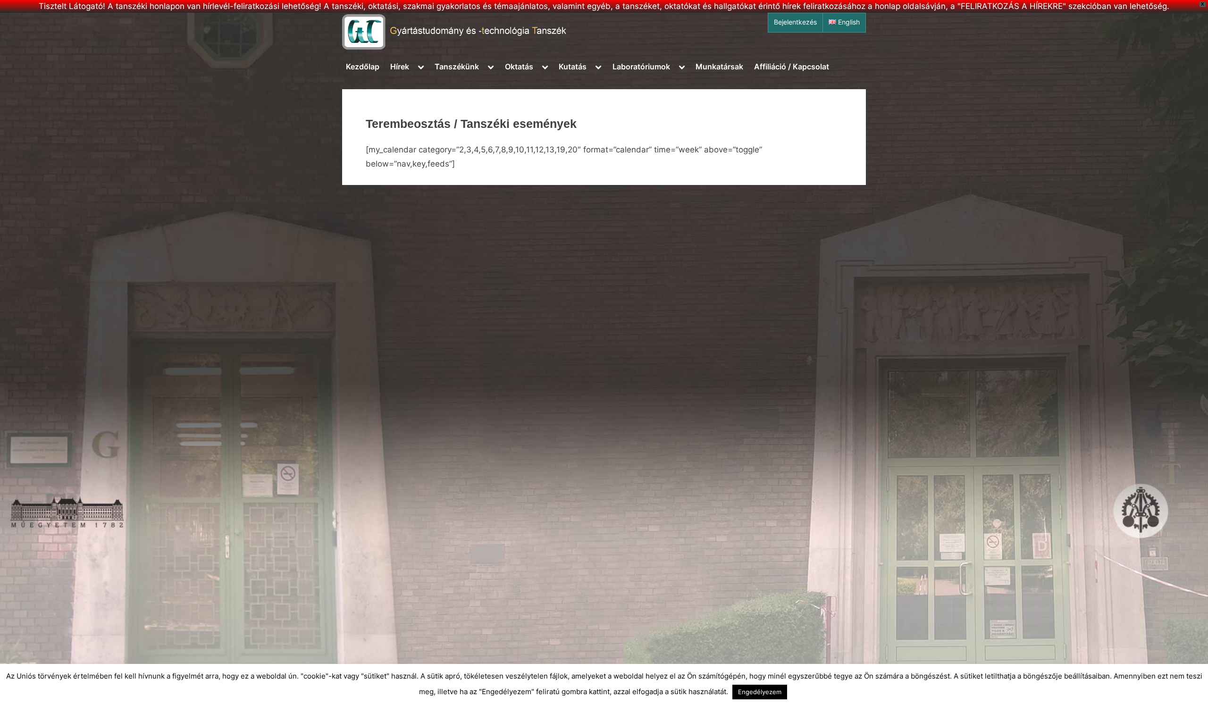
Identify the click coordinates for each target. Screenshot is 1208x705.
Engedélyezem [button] (759, 692)
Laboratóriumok (641, 66)
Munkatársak (719, 66)
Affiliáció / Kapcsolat (791, 66)
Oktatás (519, 66)
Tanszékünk (457, 66)
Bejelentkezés (795, 22)
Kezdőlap (362, 66)
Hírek (399, 66)
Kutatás (573, 66)
